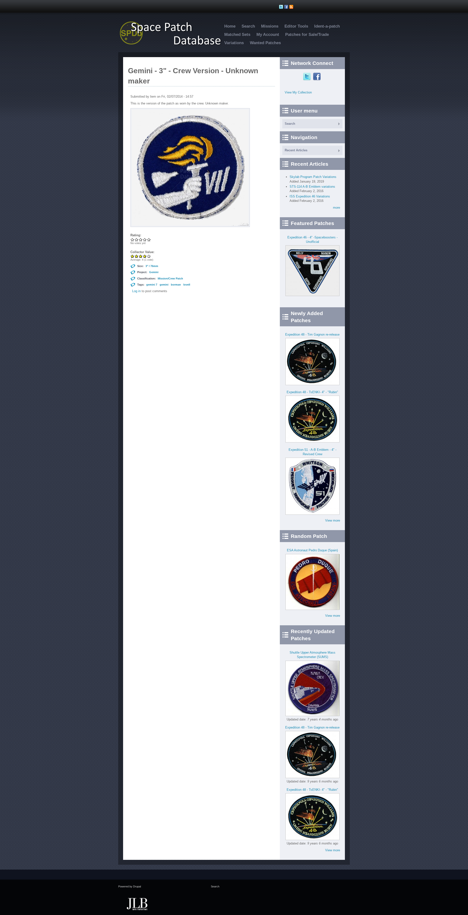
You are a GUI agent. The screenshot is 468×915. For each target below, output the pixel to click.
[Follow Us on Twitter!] (281, 7)
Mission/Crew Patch (170, 278)
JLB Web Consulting (137, 903)
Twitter (307, 77)
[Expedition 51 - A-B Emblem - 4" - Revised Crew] (312, 513)
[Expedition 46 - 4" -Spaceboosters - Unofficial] (312, 295)
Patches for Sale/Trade (307, 34)
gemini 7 (151, 284)
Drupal (137, 886)
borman (176, 284)
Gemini (153, 272)
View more (332, 520)
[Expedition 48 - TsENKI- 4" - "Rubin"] (312, 441)
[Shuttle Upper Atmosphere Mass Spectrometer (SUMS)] (312, 715)
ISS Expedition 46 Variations (310, 196)
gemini (164, 284)
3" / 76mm (152, 266)
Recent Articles (296, 150)
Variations (234, 43)
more (336, 207)
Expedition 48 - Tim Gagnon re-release (312, 334)
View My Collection (298, 92)
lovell (186, 284)
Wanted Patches (265, 43)
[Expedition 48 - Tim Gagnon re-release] (312, 384)
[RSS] (291, 7)
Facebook (317, 77)
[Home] (173, 45)
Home (229, 26)
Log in (136, 291)
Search (248, 26)
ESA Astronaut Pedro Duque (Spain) (312, 550)
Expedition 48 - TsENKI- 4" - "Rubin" (312, 392)
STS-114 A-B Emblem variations (312, 186)
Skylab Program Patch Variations (313, 177)
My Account (267, 34)
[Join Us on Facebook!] (286, 7)
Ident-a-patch (327, 26)
